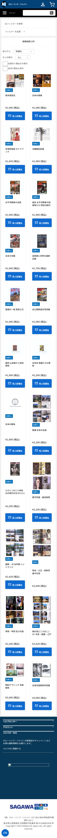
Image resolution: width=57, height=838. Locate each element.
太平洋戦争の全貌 (13, 202)
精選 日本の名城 (39, 430)
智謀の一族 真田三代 (14, 309)
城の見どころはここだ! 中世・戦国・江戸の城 (41, 634)
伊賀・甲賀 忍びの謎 (14, 631)
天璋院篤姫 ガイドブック (14, 150)
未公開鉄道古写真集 (41, 309)
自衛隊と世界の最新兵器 (41, 257)
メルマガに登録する (12, 748)
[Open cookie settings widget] (5, 832)
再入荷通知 (17, 116)
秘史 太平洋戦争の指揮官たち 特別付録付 (41, 204)
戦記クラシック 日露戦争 (14, 686)
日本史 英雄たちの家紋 (41, 364)
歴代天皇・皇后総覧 (41, 497)
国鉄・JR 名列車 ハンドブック (14, 565)
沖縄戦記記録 (38, 148)
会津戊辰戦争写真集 (41, 685)
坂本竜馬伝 (10, 95)
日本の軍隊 (37, 95)
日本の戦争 (10, 424)
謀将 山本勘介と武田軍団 (14, 364)
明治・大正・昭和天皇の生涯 (41, 572)
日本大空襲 (10, 255)
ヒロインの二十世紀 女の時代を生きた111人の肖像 (15, 493)
